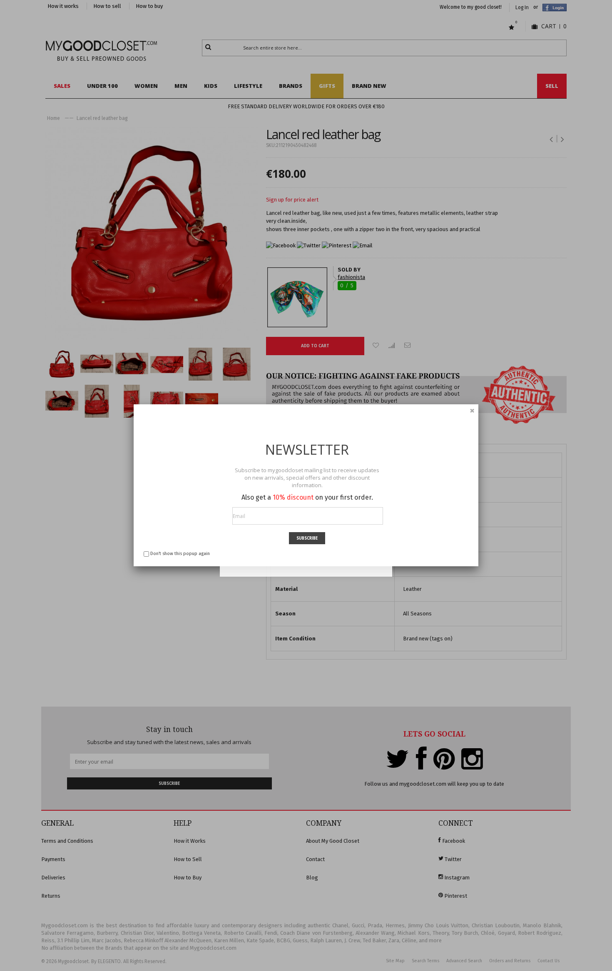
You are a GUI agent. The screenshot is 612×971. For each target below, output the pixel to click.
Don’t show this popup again (180, 553)
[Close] (472, 410)
